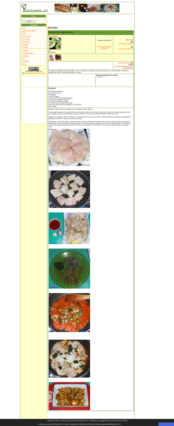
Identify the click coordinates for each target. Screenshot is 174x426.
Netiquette (25, 44)
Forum (24, 33)
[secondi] (58, 60)
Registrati (25, 47)
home (24, 64)
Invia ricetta (25, 39)
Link (23, 58)
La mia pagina (26, 36)
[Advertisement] (29, 81)
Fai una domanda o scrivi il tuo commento (124, 67)
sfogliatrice (54, 36)
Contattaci (25, 61)
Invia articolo (26, 41)
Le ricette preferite (27, 53)
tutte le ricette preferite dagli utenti (104, 47)
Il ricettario (25, 50)
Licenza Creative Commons (37, 73)
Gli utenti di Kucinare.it (29, 30)
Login (24, 28)
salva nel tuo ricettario (126, 43)
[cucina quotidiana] (52, 60)
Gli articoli (25, 56)
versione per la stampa (125, 48)
